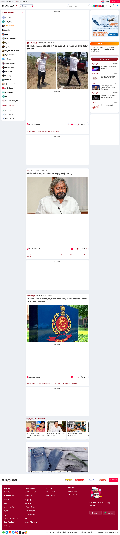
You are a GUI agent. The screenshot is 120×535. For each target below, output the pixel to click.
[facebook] (6, 532)
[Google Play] (109, 513)
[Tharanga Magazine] (68, 480)
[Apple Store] (96, 513)
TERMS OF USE (73, 495)
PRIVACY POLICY (73, 491)
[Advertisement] (57, 26)
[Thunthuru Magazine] (102, 480)
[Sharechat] (25, 532)
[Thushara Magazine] (91, 480)
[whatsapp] (3, 532)
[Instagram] (16, 532)
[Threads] (23, 532)
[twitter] (20, 532)
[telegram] (13, 532)
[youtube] (10, 532)
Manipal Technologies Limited (108, 532)
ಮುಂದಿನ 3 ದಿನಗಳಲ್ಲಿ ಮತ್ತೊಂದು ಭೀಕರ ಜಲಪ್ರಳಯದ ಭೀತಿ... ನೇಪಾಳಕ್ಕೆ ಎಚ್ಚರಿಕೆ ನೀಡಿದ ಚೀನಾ (102, 50)
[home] (7, 6)
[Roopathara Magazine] (80, 480)
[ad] (105, 26)
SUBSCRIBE (115, 2)
